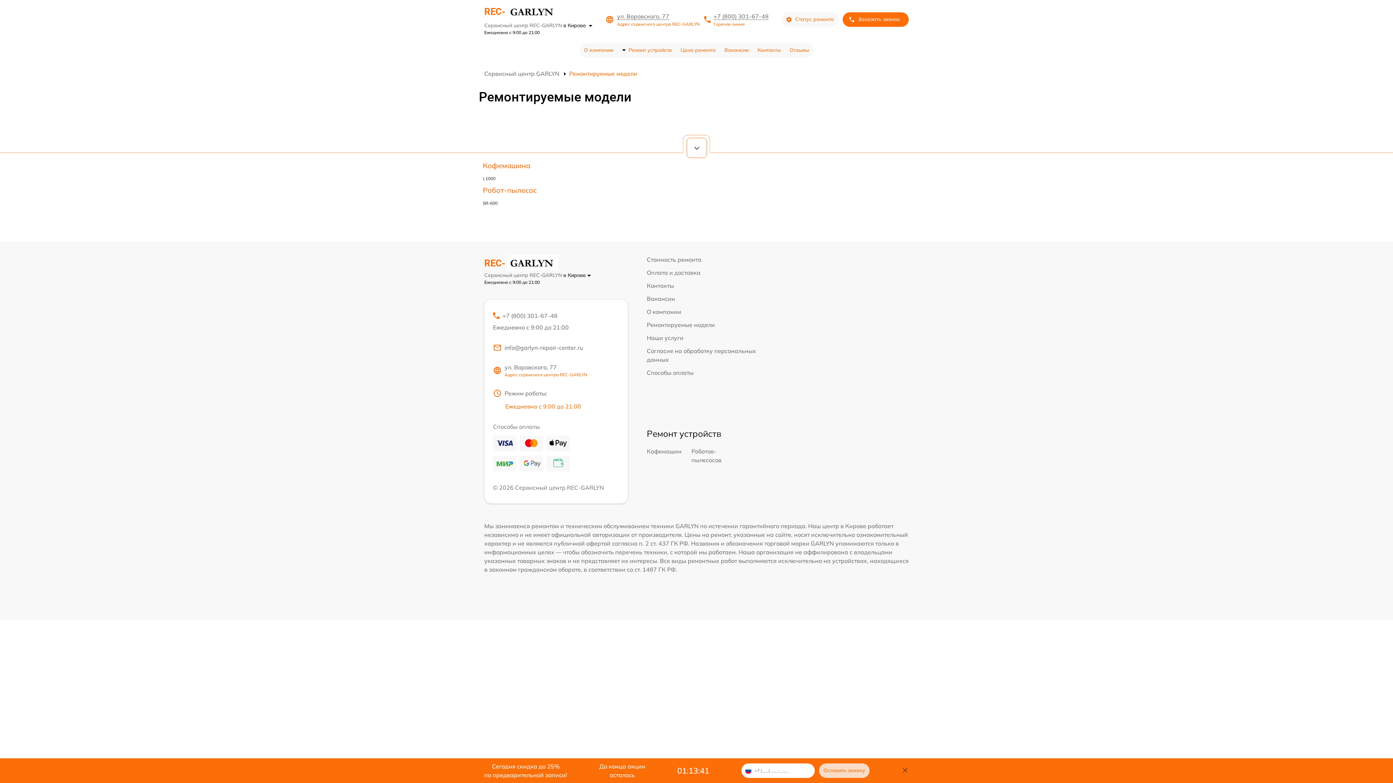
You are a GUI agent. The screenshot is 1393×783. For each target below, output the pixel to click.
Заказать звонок (879, 19)
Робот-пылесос (510, 190)
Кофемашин (664, 451)
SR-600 (490, 203)
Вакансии (736, 50)
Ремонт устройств (650, 50)
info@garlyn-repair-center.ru (544, 347)
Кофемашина (506, 165)
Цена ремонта (698, 50)
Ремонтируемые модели (681, 324)
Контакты (769, 50)
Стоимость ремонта (674, 259)
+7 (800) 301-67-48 (741, 16)
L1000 (489, 178)
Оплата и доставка (673, 272)
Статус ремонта (814, 19)
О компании (598, 50)
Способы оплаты (670, 372)
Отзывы (799, 50)
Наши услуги (665, 337)
